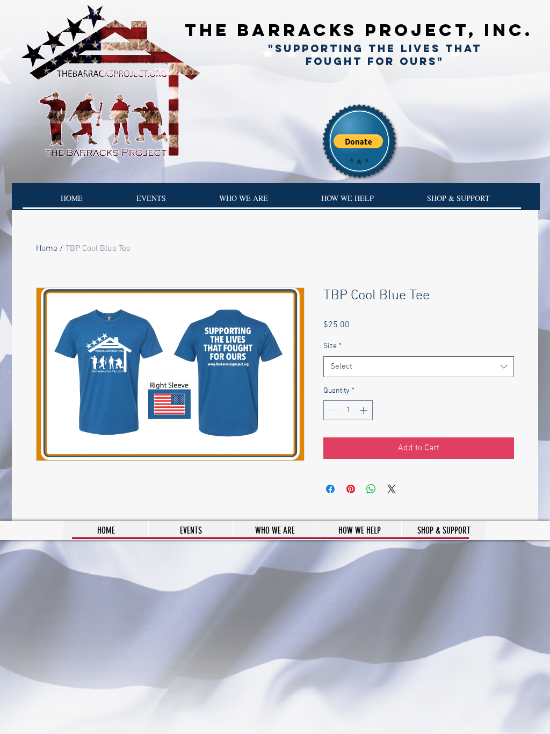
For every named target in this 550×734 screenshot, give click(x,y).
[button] (358, 141)
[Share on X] (391, 489)
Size (332, 346)
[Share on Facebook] (330, 489)
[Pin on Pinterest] (350, 489)
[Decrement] (331, 410)
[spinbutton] (348, 410)
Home (46, 248)
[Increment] (364, 410)
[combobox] (418, 366)
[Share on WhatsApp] (371, 489)
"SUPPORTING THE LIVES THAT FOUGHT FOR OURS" (375, 55)
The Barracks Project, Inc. (359, 30)
